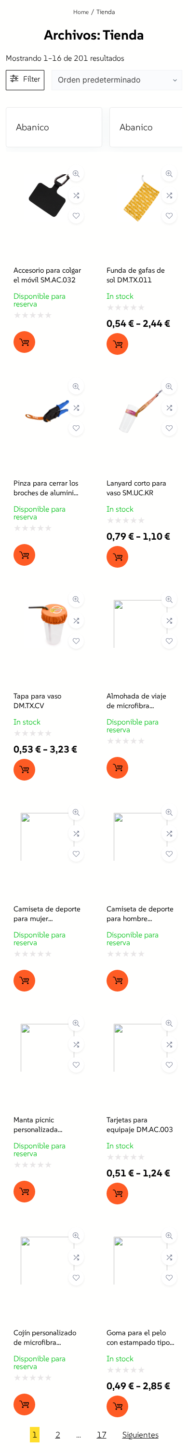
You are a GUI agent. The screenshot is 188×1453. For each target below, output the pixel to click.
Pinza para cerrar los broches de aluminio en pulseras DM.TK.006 (45, 497)
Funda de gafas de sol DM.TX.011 (136, 274)
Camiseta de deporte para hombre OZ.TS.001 (140, 918)
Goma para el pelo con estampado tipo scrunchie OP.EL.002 (139, 1342)
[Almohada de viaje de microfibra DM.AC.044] (140, 600)
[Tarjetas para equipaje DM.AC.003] (140, 1024)
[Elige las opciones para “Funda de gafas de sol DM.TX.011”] (117, 344)
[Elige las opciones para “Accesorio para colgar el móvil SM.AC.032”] (24, 342)
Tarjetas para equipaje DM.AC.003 (140, 1124)
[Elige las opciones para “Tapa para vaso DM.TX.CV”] (24, 770)
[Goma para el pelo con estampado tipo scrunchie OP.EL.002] (140, 1236)
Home (81, 11)
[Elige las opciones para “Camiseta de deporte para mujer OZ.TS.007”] (24, 981)
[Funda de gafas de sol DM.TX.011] (140, 174)
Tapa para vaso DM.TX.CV (37, 700)
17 (102, 1434)
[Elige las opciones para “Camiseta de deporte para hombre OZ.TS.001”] (117, 981)
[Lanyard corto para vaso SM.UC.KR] (140, 387)
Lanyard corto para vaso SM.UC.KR (136, 487)
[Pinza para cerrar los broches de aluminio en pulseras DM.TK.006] (47, 387)
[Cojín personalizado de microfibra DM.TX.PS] (47, 1236)
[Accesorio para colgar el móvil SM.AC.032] (47, 174)
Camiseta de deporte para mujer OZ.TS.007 (47, 918)
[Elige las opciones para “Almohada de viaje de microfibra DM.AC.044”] (117, 768)
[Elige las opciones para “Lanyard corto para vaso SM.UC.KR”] (117, 557)
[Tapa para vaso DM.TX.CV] (47, 600)
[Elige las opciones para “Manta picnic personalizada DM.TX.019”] (24, 1191)
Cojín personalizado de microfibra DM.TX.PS (44, 1342)
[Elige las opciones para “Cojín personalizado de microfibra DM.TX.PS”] (24, 1404)
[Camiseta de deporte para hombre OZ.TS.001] (140, 813)
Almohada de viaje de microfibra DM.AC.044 (136, 705)
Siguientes (140, 1434)
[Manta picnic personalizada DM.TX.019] (47, 1024)
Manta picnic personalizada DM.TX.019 (35, 1129)
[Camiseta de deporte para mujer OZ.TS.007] (47, 813)
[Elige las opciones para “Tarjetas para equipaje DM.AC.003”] (117, 1193)
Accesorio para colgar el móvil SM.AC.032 (47, 274)
